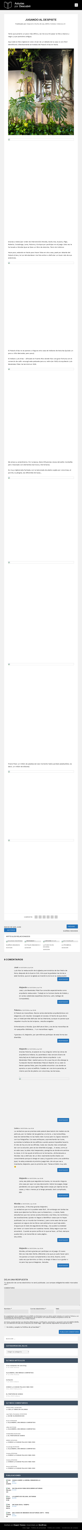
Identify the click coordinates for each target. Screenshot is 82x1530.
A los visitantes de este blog (16, 1365)
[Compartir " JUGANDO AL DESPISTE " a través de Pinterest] (44, 917)
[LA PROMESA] (70, 941)
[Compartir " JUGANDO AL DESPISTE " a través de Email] (56, 917)
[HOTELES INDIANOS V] (33, 941)
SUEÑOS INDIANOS (13, 945)
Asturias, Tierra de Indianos (53, 247)
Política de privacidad (30, 1327)
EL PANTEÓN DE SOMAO (14, 1394)
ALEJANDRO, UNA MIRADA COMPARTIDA (20, 1373)
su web (60, 1063)
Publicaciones (18, 1389)
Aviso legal (26, 1528)
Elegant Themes (19, 1525)
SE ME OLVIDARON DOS (16, 1416)
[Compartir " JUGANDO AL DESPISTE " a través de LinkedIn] (48, 917)
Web (57, 1309)
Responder (63, 979)
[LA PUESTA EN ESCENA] (51, 941)
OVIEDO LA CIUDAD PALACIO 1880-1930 (19, 1387)
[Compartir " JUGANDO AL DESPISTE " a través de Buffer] (52, 917)
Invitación (9, 1380)
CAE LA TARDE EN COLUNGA (18, 1409)
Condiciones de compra (70, 1528)
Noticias (16, 1367)
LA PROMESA (66, 945)
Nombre (8, 1309)
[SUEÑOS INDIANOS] (14, 941)
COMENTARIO (9, 1288)
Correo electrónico (38, 1309)
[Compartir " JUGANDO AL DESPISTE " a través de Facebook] (36, 917)
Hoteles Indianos (56, 24)
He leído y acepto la (23, 1327)
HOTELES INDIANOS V (32, 945)
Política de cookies (54, 1528)
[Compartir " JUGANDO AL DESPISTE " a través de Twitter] (40, 917)
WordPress (42, 1525)
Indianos (16, 1381)
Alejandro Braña (33, 24)
